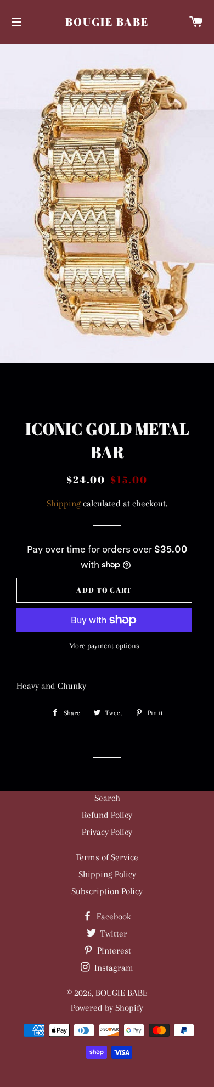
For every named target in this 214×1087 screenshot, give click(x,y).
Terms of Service (107, 857)
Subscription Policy (107, 891)
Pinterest (113, 950)
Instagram (112, 967)
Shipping (64, 503)
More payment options (104, 646)
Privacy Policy (107, 832)
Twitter (112, 933)
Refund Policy (107, 815)
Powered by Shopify (107, 1007)
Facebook (112, 916)
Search (107, 798)
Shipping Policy (107, 874)
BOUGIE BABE (107, 21)
